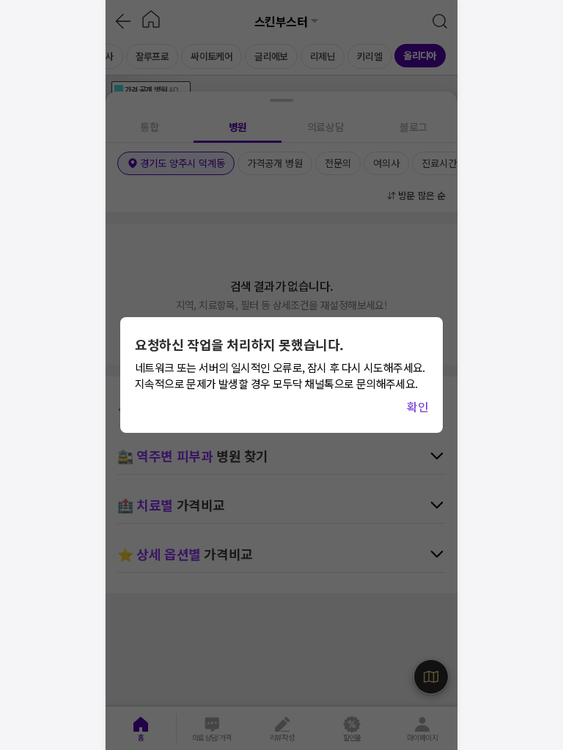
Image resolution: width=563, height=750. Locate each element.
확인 (417, 406)
